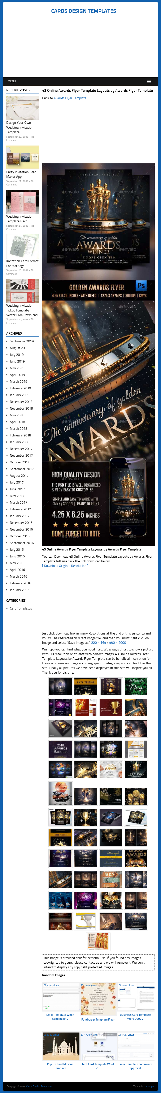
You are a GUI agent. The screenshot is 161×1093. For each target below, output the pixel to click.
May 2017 (17, 496)
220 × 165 (98, 643)
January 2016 (19, 590)
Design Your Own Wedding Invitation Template (19, 127)
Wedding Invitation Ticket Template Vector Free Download (22, 310)
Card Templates (21, 608)
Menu (12, 81)
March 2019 (18, 382)
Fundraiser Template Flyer (97, 1019)
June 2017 (17, 489)
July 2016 (17, 550)
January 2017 (19, 516)
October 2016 (20, 536)
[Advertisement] (83, 45)
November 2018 (21, 408)
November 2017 (21, 455)
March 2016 (18, 576)
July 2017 (17, 482)
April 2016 (17, 570)
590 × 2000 (117, 643)
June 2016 (17, 556)
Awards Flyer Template (70, 98)
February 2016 (20, 583)
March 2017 (18, 502)
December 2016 (21, 523)
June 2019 (17, 361)
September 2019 (22, 341)
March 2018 (18, 429)
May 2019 (17, 368)
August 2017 (19, 476)
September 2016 (22, 543)
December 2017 (21, 449)
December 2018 (21, 402)
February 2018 (20, 435)
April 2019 (17, 375)
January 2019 (19, 395)
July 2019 (17, 355)
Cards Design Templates (83, 11)
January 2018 (19, 442)
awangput (149, 1086)
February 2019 (20, 388)
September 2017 (22, 469)
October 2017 (20, 462)
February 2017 (20, 509)
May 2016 (17, 563)
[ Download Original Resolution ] (65, 566)
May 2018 (17, 415)
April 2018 (17, 422)
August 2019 (19, 348)
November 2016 (21, 529)
